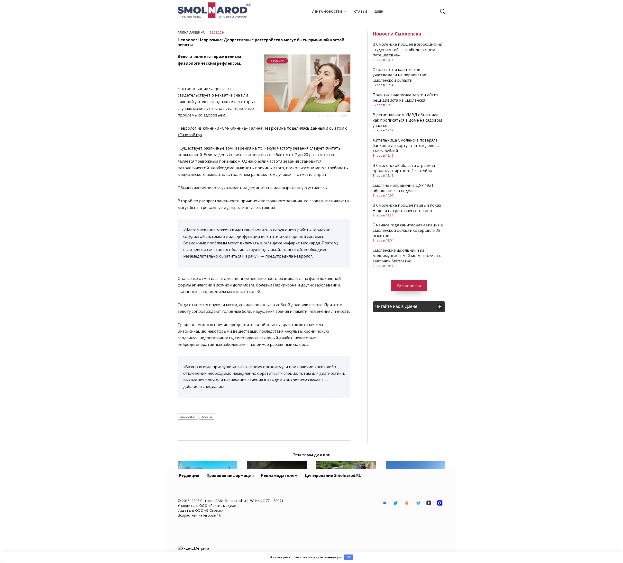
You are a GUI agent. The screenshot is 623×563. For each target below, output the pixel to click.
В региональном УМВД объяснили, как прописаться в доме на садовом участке (407, 120)
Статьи (360, 11)
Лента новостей (327, 11)
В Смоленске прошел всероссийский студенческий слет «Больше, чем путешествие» (407, 50)
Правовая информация (230, 475)
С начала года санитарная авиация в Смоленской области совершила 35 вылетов (408, 230)
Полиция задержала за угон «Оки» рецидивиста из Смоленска (405, 97)
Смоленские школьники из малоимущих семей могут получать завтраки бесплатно (407, 256)
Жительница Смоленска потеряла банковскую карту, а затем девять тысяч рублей (406, 145)
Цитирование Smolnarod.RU (333, 475)
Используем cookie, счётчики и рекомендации (306, 557)
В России (277, 61)
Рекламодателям (279, 475)
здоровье (187, 416)
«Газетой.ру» (190, 134)
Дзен (378, 11)
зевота (206, 416)
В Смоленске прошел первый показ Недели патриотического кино (407, 208)
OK (349, 557)
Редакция (189, 475)
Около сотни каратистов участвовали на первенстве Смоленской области (399, 75)
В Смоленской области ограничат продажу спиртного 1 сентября (405, 168)
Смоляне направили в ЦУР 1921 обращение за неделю (403, 188)
